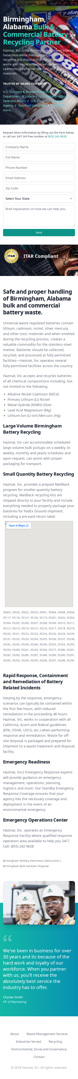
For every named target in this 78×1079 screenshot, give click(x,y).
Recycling (55, 1041)
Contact (39, 1057)
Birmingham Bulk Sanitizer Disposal (26, 866)
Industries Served (28, 1041)
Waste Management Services (47, 1034)
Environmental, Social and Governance (39, 1049)
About (14, 1034)
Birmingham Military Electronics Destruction (31, 860)
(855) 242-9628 (57, 136)
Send (39, 232)
